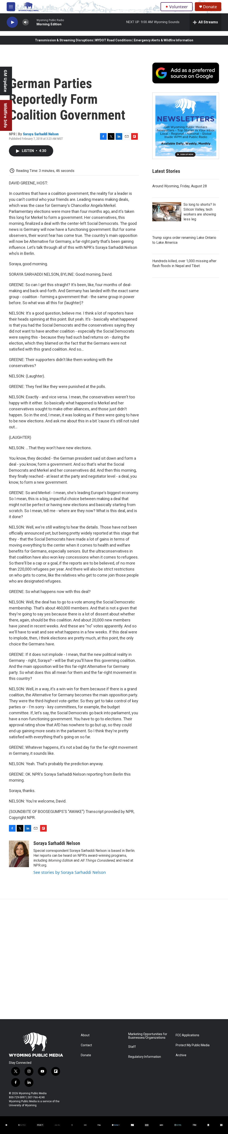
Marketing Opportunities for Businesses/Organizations (147, 1035)
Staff (132, 1046)
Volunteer (178, 6)
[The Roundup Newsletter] (186, 126)
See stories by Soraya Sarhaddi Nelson (69, 872)
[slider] (32, 22)
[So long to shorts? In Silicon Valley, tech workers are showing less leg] (166, 211)
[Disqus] (114, 959)
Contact (86, 1045)
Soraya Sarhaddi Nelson (41, 134)
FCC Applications (187, 1035)
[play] (12, 22)
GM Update (5, 81)
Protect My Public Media (193, 1045)
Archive (181, 1055)
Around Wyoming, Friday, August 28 (179, 186)
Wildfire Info (5, 115)
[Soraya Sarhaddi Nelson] (19, 854)
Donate (210, 6)
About (85, 1035)
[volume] (25, 22)
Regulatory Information (144, 1056)
